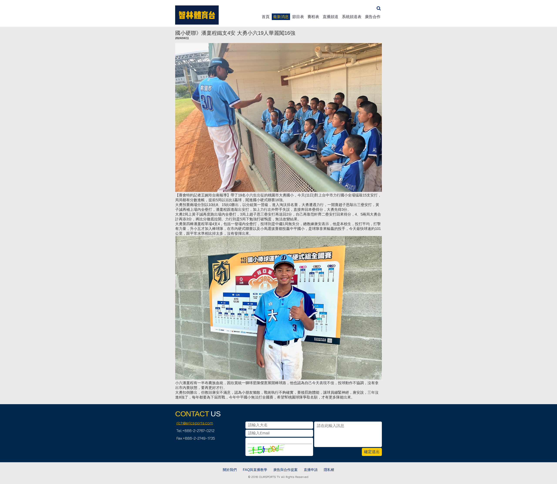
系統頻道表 (351, 17)
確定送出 (372, 452)
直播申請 (311, 470)
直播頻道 (330, 17)
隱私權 (329, 470)
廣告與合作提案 (285, 470)
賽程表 (313, 17)
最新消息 (281, 17)
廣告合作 (373, 17)
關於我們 (230, 470)
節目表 (298, 17)
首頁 (266, 17)
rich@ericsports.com (194, 423)
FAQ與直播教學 (255, 470)
